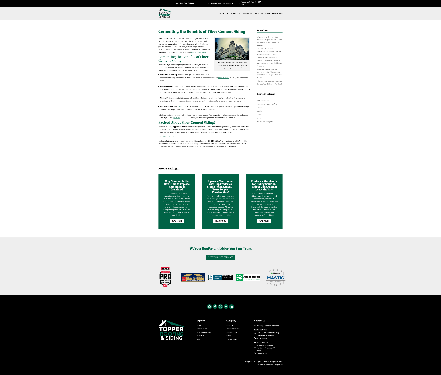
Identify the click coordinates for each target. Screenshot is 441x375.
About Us (259, 13)
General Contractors (204, 332)
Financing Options (233, 329)
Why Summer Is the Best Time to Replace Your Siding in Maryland (177, 185)
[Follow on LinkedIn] (231, 306)
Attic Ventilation (263, 100)
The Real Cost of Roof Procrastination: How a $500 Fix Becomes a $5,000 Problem (269, 51)
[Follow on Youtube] (226, 306)
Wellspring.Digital (277, 365)
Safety (259, 115)
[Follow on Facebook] (215, 306)
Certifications (231, 332)
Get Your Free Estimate (220, 257)
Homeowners (202, 329)
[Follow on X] (220, 306)
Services (234, 13)
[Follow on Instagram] (209, 306)
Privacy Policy (231, 339)
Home (199, 325)
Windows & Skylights (265, 122)
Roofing (260, 111)
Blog (267, 13)
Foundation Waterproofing (267, 104)
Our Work (247, 13)
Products (222, 13)
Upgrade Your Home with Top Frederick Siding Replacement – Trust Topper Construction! (220, 186)
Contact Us (277, 13)
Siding (259, 118)
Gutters (259, 107)
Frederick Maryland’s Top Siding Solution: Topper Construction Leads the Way (264, 185)
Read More (177, 221)
